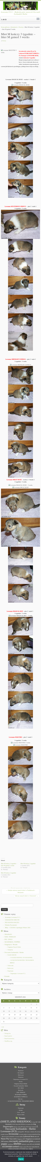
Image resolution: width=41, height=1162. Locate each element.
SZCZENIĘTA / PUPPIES (12, 942)
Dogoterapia (10, 971)
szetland (16, 1146)
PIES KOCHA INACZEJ (12, 922)
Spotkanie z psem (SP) (26, 1144)
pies (31, 1141)
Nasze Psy (5, 1139)
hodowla (34, 1126)
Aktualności (14, 27)
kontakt (2, 1134)
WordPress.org (8, 1041)
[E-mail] (4, 19)
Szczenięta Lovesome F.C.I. (13, 917)
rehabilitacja (10, 1144)
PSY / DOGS (8, 939)
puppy (4, 1143)
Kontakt (6, 976)
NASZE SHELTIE (11, 955)
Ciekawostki (10, 965)
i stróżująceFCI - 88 (21, 1131)
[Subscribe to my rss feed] (2, 19)
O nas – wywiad (20, 1112)
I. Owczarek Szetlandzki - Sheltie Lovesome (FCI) (19, 1129)
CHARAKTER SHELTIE (12, 920)
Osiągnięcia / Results (10, 944)
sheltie (17, 1143)
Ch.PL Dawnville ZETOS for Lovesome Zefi (22, 1124)
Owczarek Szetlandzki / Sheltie (14, 952)
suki (33, 1144)
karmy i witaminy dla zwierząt (33, 1131)
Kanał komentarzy (9, 1038)
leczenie (6, 1134)
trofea (29, 1146)
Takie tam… (21, 1099)
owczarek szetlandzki (19, 1141)
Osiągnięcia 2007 (21, 1139)
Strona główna (5, 27)
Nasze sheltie (13, 1139)
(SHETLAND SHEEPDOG (15, 1121)
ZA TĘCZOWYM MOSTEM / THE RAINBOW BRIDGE (21, 1101)
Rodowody (20, 1090)
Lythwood (26, 1136)
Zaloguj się (7, 1033)
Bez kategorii (21, 1072)
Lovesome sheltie (23, 1134)
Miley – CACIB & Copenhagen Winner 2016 (17, 927)
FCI (27, 1126)
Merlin (32, 1136)
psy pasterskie (37, 1141)
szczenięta (7, 1146)
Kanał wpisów (8, 1036)
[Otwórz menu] (38, 19)
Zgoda (21, 1159)
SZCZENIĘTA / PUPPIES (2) (20, 1096)
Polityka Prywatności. (11, 925)
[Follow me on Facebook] (6, 19)
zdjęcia (31, 1149)
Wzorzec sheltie (20, 1114)
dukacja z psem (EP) (18, 1126)
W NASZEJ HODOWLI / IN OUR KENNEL (21, 957)
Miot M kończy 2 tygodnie (28, 863)
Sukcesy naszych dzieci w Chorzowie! (26, 896)
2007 (36, 1122)
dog (34, 1124)
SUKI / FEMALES (10, 937)
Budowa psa (10, 968)
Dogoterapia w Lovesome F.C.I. (18, 973)
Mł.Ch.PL (37, 1136)
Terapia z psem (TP (23, 1146)
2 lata (33, 1122)
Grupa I (30, 1126)
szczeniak (37, 1144)
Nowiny (21, 27)
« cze (2, 1027)
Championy (10, 949)
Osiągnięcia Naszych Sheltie (14, 947)
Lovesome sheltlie (19, 1136)
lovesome (13, 1134)
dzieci (24, 1126)
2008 (39, 1122)
